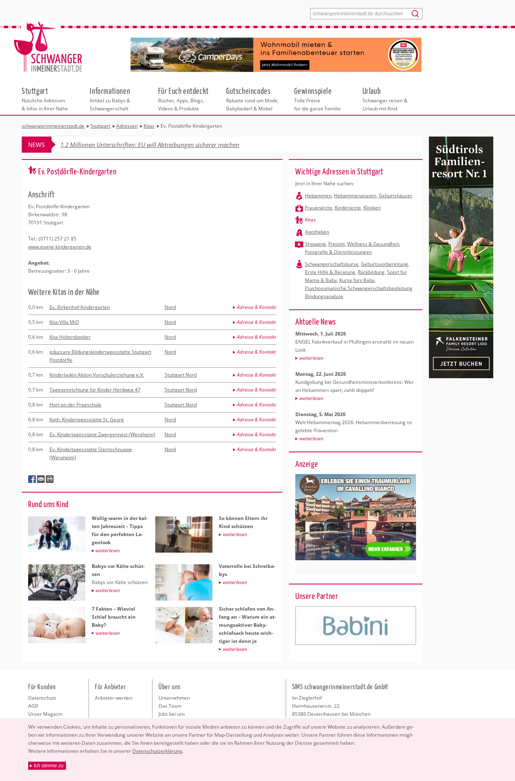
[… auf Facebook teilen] (32, 479)
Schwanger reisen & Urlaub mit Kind (385, 98)
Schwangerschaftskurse (331, 264)
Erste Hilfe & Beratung (330, 272)
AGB (33, 705)
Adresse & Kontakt (256, 307)
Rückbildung (371, 272)
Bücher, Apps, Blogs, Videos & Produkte (183, 98)
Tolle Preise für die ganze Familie (317, 98)
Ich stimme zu (49, 766)
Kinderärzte (348, 207)
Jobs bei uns (172, 714)
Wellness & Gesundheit (373, 243)
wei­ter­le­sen (311, 357)
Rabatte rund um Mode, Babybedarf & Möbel (252, 98)
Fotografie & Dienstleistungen (338, 252)
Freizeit (336, 243)
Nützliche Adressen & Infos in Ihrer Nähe (45, 98)
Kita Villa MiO (64, 322)
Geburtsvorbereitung (384, 264)
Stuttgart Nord (181, 374)
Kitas (310, 219)
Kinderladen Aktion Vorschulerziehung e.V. (96, 374)
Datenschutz (42, 697)
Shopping (315, 243)
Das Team (170, 705)
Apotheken (317, 231)
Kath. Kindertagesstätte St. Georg (86, 419)
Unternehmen (174, 697)
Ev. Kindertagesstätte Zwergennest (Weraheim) (102, 434)
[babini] (355, 625)
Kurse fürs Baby (357, 280)
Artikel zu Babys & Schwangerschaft (110, 98)
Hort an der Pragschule (75, 404)
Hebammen (318, 195)
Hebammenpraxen (355, 195)
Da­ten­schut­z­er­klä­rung (157, 751)
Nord (170, 307)
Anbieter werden (113, 697)
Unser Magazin (45, 714)
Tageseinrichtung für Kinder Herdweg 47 (94, 389)
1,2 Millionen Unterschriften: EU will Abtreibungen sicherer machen (149, 145)
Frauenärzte (318, 207)
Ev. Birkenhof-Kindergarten (79, 307)
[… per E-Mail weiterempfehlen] (41, 479)
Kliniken (372, 207)
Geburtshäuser (395, 195)
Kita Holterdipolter (70, 337)
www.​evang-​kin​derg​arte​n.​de (59, 246)
